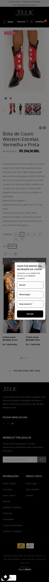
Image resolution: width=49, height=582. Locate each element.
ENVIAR (30, 314)
